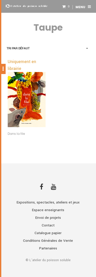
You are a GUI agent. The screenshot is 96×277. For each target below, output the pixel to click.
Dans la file (16, 133)
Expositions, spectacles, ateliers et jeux (48, 202)
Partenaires (48, 248)
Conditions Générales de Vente (48, 240)
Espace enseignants (48, 210)
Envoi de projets (48, 217)
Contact (48, 225)
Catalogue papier (48, 233)
